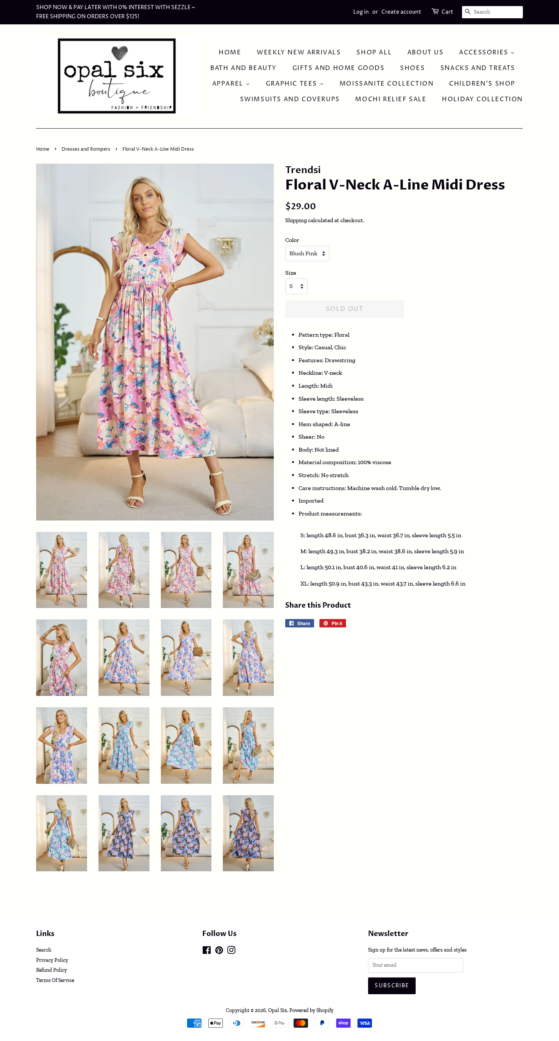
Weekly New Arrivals (299, 52)
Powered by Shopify (311, 1010)
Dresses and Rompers (86, 149)
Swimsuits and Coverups (290, 99)
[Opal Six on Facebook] (206, 952)
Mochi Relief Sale (390, 99)
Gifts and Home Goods (338, 68)
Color (292, 240)
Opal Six (277, 1010)
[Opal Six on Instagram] (231, 952)
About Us (425, 52)
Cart (447, 12)
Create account (401, 12)
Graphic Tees (292, 84)
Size (290, 272)
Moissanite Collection (387, 84)
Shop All (374, 52)
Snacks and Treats (477, 68)
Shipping (296, 220)
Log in (361, 12)
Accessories (484, 52)
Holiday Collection (482, 99)
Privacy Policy (52, 960)
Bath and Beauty (243, 68)
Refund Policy (51, 970)
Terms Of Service (55, 980)
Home (230, 52)
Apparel (229, 84)
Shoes (412, 68)
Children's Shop (482, 84)
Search (43, 950)
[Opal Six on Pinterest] (219, 952)
